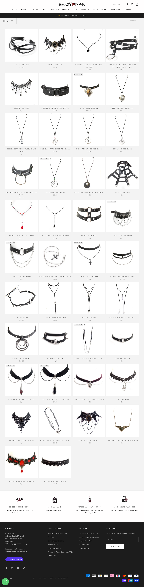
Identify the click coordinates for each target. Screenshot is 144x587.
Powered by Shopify (59, 578)
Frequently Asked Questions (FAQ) (60, 552)
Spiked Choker (21, 317)
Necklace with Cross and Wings (55, 440)
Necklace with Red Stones (21, 235)
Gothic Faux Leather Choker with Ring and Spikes (122, 66)
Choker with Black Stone (21, 440)
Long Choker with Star (55, 317)
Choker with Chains (122, 235)
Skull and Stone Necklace (89, 149)
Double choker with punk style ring (21, 193)
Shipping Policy (84, 548)
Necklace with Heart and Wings (122, 440)
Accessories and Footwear (56, 10)
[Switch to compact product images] (12, 21)
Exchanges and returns (56, 541)
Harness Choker (122, 192)
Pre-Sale (51, 537)
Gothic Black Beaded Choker (55, 235)
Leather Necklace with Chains (89, 358)
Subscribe (114, 547)
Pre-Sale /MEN (100, 10)
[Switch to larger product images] (4, 21)
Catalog (34, 10)
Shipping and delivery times (58, 533)
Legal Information (85, 541)
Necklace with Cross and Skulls (55, 276)
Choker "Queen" (55, 65)
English (116, 4)
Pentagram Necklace (122, 108)
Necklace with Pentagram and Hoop (21, 150)
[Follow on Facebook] (6, 568)
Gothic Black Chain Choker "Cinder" (88, 66)
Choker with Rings (21, 358)
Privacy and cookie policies (89, 537)
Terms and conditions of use (89, 533)
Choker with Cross (89, 276)
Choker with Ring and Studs (55, 108)
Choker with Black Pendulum (55, 399)
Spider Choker (122, 399)
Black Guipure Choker (89, 440)
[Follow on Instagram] (12, 568)
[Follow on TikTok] (24, 568)
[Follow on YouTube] (18, 568)
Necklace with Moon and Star (88, 192)
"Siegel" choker (21, 65)
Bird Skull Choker (89, 108)
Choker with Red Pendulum (21, 399)
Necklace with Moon (55, 192)
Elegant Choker (21, 108)
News (23, 10)
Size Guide (52, 556)
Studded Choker (89, 235)
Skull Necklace (88, 317)
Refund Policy (84, 544)
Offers (129, 10)
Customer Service (54, 548)
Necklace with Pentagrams (122, 317)
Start (14, 10)
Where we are (53, 544)
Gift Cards (116, 10)
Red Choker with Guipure (21, 481)
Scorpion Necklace (122, 149)
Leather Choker (122, 358)
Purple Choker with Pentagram (89, 399)
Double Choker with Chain (122, 276)
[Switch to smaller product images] (8, 21)
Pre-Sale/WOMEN (81, 10)
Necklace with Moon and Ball (55, 149)
